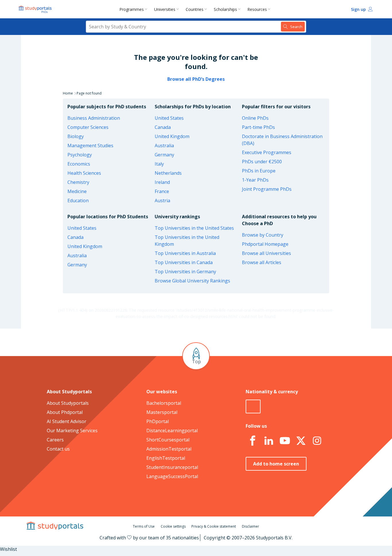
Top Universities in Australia (185, 253)
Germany (164, 155)
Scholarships (225, 9)
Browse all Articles (261, 262)
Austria (162, 200)
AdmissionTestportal (168, 449)
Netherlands (168, 173)
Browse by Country (262, 235)
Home (68, 93)
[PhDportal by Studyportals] (36, 9)
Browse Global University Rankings (192, 281)
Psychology (79, 155)
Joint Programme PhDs (267, 189)
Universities (164, 9)
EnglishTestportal (165, 458)
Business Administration (93, 118)
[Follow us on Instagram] (317, 441)
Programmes (131, 9)
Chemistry (78, 182)
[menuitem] (134, 9)
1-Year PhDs (255, 180)
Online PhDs (255, 118)
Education (78, 200)
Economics (78, 164)
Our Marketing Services (72, 430)
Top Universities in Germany (185, 271)
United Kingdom (172, 136)
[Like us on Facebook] (252, 441)
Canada (163, 127)
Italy (159, 164)
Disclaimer (250, 526)
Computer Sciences (87, 127)
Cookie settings (173, 526)
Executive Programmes (266, 152)
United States (169, 118)
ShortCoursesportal (167, 440)
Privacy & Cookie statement (213, 526)
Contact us (58, 449)
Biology (75, 136)
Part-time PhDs (258, 127)
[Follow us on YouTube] (285, 441)
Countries (194, 9)
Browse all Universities (266, 253)
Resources (257, 9)
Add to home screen (276, 464)
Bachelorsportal (163, 403)
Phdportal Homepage (265, 244)
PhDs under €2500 (262, 161)
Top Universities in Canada (184, 262)
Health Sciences (84, 173)
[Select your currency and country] (253, 406)
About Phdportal (65, 412)
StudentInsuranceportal (172, 467)
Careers (55, 440)
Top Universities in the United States (194, 228)
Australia (164, 145)
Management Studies (90, 145)
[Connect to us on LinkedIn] (268, 441)
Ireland (162, 182)
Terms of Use (144, 526)
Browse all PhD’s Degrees (196, 79)
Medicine (77, 191)
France (162, 191)
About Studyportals (68, 403)
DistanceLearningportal (172, 430)
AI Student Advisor (66, 421)
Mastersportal (161, 412)
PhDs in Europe (258, 171)
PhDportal (157, 421)
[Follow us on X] (301, 441)
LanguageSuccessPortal (172, 476)
